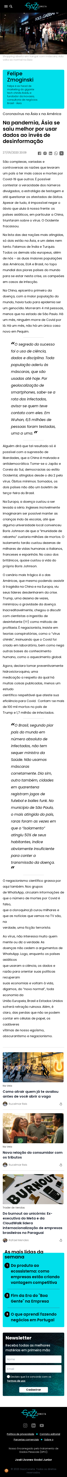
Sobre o (48, 1439)
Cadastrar (33, 1390)
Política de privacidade (20, 1434)
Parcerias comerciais (26, 1439)
